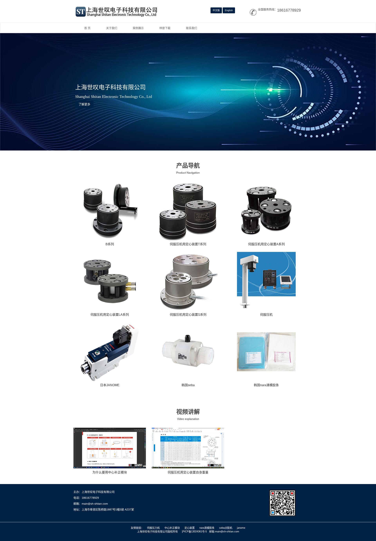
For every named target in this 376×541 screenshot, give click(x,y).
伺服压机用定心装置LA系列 (109, 314)
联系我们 (191, 28)
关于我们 (111, 28)
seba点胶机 (225, 527)
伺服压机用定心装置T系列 (188, 244)
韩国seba (188, 385)
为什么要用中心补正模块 (109, 472)
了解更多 (84, 104)
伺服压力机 (153, 527)
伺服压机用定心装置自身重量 (188, 472)
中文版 (216, 10)
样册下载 (164, 28)
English (229, 10)
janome (241, 527)
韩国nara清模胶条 (266, 385)
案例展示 (138, 28)
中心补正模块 (172, 527)
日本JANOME (109, 385)
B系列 (110, 244)
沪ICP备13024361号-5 (194, 531)
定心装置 (189, 527)
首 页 (87, 28)
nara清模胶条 (206, 527)
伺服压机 (266, 314)
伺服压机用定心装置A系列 (266, 244)
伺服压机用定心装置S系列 (188, 314)
